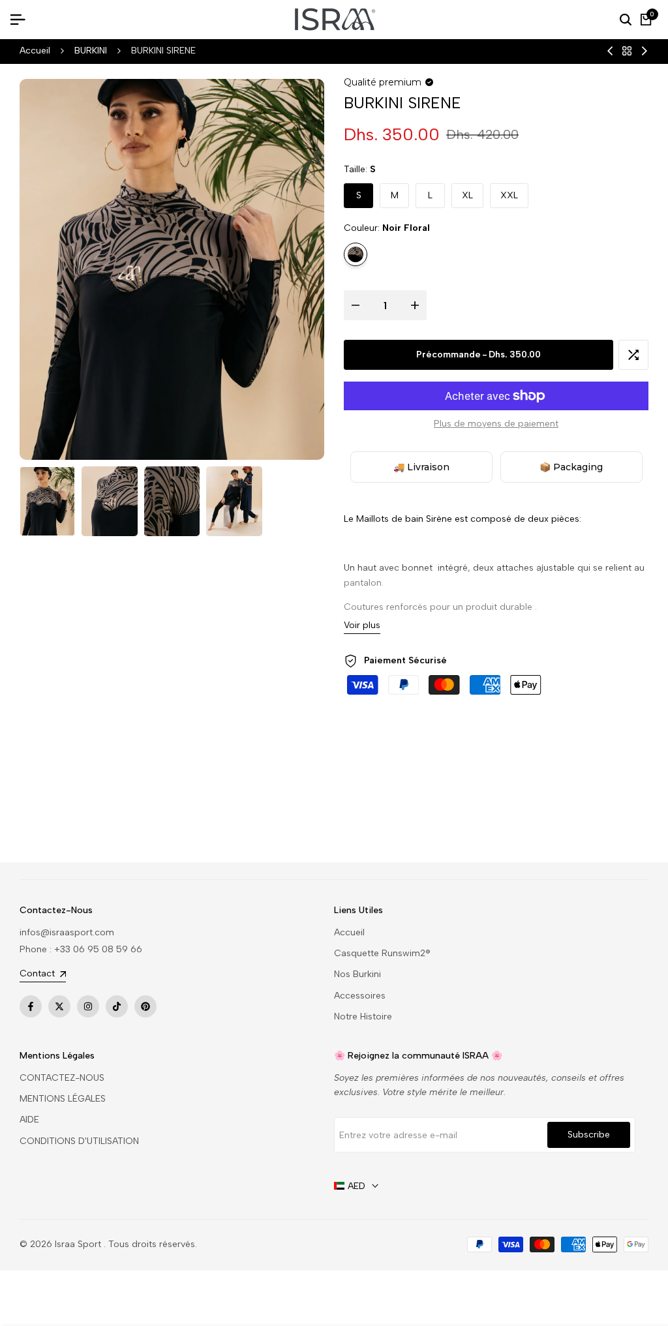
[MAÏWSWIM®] (644, 50)
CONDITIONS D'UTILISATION (79, 1141)
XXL (509, 195)
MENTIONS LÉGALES (63, 1098)
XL (467, 195)
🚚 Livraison (421, 467)
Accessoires (360, 995)
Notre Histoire (363, 1016)
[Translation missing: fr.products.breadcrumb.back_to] (626, 50)
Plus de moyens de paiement (496, 423)
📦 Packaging (571, 467)
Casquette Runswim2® (382, 953)
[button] (633, 355)
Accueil (35, 50)
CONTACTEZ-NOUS (62, 1077)
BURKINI (90, 50)
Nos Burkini (357, 974)
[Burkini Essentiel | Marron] (610, 50)
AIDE (29, 1119)
